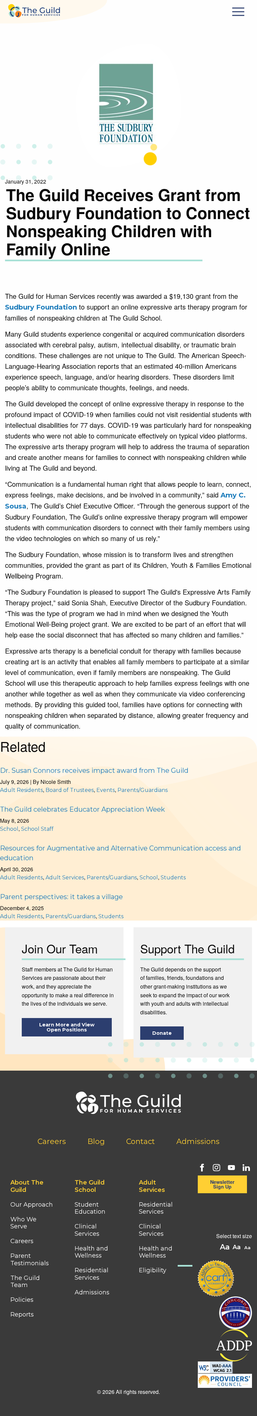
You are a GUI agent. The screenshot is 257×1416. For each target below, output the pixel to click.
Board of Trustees (70, 790)
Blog (96, 1141)
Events (105, 790)
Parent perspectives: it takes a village (61, 897)
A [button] (248, 1248)
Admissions (198, 1141)
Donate (162, 1033)
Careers (51, 1141)
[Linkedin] (245, 1166)
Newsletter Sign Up (222, 1184)
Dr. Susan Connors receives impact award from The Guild (94, 770)
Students (173, 877)
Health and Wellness (91, 1252)
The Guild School (90, 1186)
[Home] (34, 8)
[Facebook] (201, 1166)
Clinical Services (87, 1230)
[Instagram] (216, 1166)
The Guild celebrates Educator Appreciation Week (82, 809)
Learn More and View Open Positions (66, 1027)
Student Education (90, 1208)
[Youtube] (230, 1166)
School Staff (37, 829)
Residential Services (91, 1274)
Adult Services (65, 877)
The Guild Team (25, 1281)
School (9, 829)
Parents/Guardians (142, 790)
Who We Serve (23, 1223)
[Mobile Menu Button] (239, 11)
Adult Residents (21, 790)
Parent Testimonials (29, 1259)
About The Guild (27, 1186)
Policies (21, 1299)
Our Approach (31, 1204)
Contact (140, 1141)
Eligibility (152, 1270)
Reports (22, 1314)
